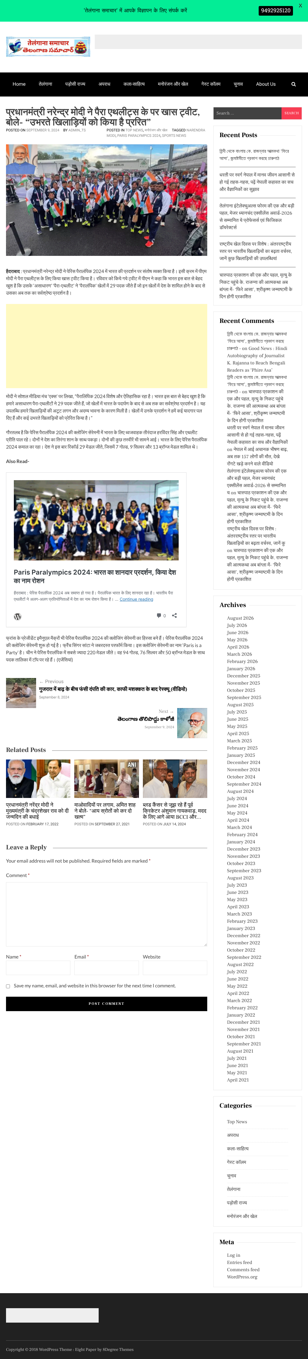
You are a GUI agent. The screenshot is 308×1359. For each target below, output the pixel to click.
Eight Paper (86, 1349)
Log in (233, 1256)
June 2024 (237, 806)
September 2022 (244, 958)
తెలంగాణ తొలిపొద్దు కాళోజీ (146, 719)
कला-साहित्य (134, 84)
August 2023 (240, 878)
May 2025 (237, 727)
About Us (266, 84)
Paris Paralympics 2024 (139, 135)
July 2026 (237, 626)
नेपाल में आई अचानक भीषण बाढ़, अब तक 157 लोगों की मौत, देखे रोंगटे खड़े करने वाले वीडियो (257, 457)
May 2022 (237, 986)
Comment (18, 875)
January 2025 (241, 756)
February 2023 (242, 922)
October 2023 (241, 864)
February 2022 (242, 1008)
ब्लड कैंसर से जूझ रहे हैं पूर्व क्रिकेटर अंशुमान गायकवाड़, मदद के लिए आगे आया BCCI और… (174, 811)
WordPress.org (242, 1277)
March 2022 (239, 1001)
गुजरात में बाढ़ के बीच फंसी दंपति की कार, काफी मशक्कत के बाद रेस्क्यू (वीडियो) (113, 689)
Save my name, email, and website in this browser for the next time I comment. (95, 986)
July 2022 (237, 972)
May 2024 (237, 813)
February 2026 (242, 662)
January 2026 (241, 669)
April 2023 (238, 907)
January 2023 (241, 929)
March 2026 (239, 655)
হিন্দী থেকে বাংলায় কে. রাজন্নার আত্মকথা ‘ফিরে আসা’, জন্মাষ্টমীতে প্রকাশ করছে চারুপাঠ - (257, 341)
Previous (51, 681)
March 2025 (239, 741)
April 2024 (238, 821)
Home (19, 84)
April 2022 (238, 994)
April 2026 (238, 647)
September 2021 (244, 1044)
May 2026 (237, 640)
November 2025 (243, 683)
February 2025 (242, 748)
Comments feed (243, 1270)
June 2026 (237, 633)
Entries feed (239, 1263)
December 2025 (243, 676)
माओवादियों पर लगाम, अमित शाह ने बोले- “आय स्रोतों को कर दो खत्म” (104, 811)
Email (81, 957)
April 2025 (238, 734)
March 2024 (239, 828)
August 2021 (240, 1051)
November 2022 (243, 943)
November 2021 (243, 1030)
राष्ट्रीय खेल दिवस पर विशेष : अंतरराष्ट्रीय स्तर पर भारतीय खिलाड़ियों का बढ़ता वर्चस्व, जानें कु (256, 536)
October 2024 (241, 777)
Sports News (174, 135)
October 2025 (241, 691)
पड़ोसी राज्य (75, 84)
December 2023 (243, 849)
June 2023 (237, 893)
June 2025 (237, 719)
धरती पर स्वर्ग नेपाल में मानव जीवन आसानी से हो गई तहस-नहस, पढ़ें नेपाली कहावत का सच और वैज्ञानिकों (257, 435)
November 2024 (243, 770)
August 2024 (240, 792)
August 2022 (240, 965)
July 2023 (237, 885)
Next (166, 712)
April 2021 (238, 1080)
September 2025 (244, 698)
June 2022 (237, 979)
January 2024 (241, 842)
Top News (134, 130)
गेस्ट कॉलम (211, 84)
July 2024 (237, 799)
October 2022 (241, 950)
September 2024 (244, 784)
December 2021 (243, 1023)
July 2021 (237, 1059)
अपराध (104, 84)
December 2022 (243, 936)
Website (152, 957)
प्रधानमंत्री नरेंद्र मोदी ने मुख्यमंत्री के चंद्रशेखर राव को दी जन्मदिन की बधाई (37, 811)
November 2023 (243, 857)
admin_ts (77, 130)
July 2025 (237, 712)
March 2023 (239, 914)
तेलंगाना (45, 84)
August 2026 (240, 618)
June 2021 (237, 1066)
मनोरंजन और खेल (173, 84)
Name (13, 957)
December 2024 (243, 763)
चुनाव (238, 84)
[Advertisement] (106, 346)
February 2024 (242, 835)
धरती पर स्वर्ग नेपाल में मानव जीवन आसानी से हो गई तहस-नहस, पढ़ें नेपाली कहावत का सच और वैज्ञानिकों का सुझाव (257, 182)
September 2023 (244, 871)
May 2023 (237, 900)
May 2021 (237, 1073)
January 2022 (241, 1015)
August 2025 (240, 705)
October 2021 (241, 1037)
